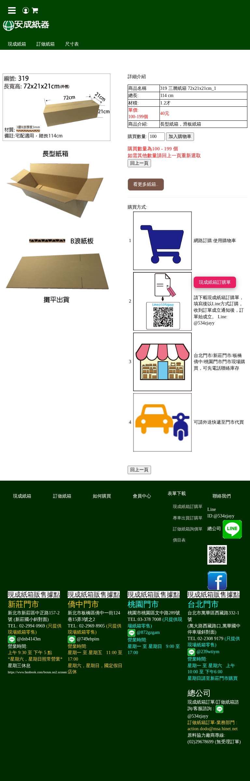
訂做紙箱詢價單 (187, 529)
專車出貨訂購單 (187, 517)
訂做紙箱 (45, 44)
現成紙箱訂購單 (215, 282)
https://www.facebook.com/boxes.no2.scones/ (37, 672)
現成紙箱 (17, 44)
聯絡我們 (222, 496)
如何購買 (102, 496)
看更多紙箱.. (146, 184)
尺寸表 (72, 44)
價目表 (179, 540)
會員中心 (142, 496)
